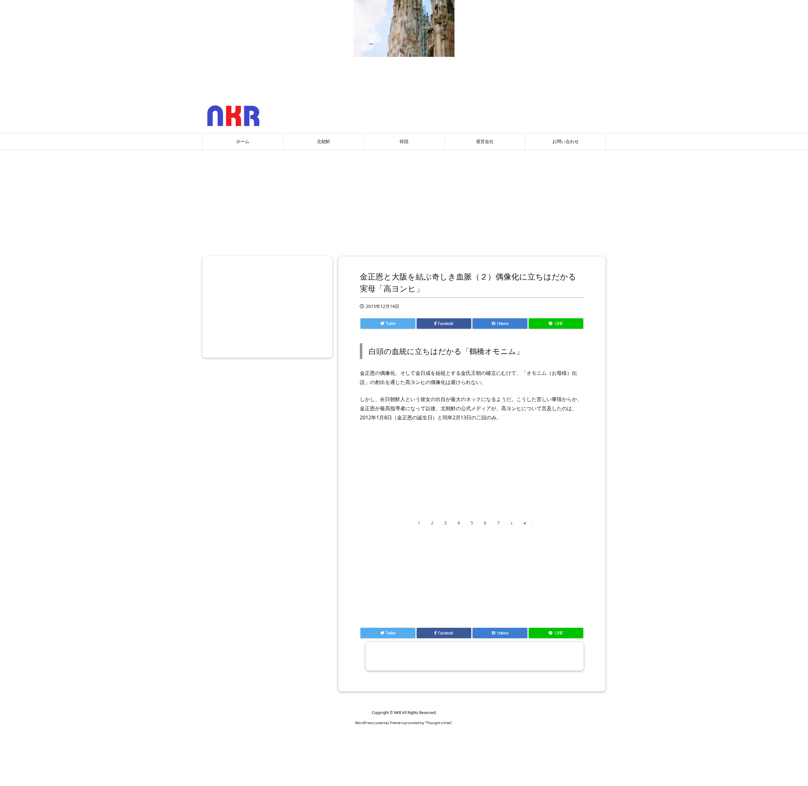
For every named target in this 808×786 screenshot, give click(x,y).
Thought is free (438, 722)
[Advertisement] (404, 200)
